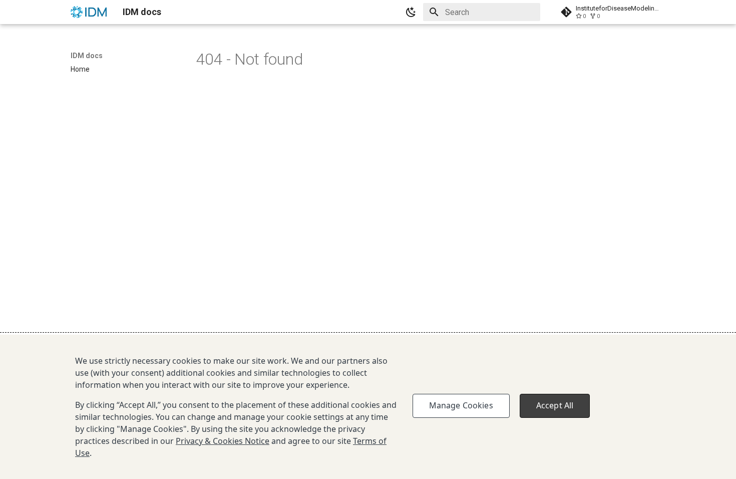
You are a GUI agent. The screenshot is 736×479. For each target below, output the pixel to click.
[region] (368, 407)
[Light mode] (411, 12)
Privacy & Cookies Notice (222, 440)
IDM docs (87, 56)
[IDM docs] (89, 12)
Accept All (555, 405)
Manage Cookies (461, 405)
